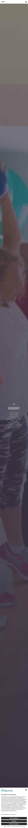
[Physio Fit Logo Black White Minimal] (3, 2)
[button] (26, 2)
